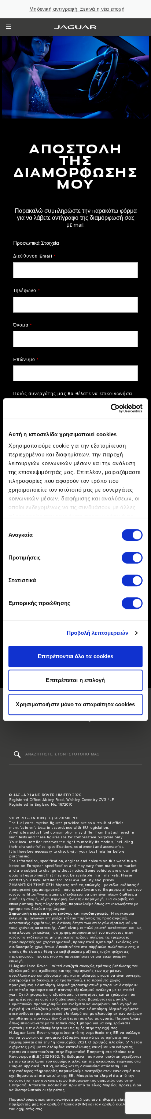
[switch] (132, 558)
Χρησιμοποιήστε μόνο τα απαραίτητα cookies (75, 704)
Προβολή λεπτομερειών (98, 633)
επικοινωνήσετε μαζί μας (69, 1099)
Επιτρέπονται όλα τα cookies (76, 656)
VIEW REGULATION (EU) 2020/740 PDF (44, 818)
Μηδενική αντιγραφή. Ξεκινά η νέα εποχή (77, 9)
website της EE (60, 1076)
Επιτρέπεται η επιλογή (75, 680)
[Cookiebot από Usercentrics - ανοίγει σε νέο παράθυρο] (110, 408)
